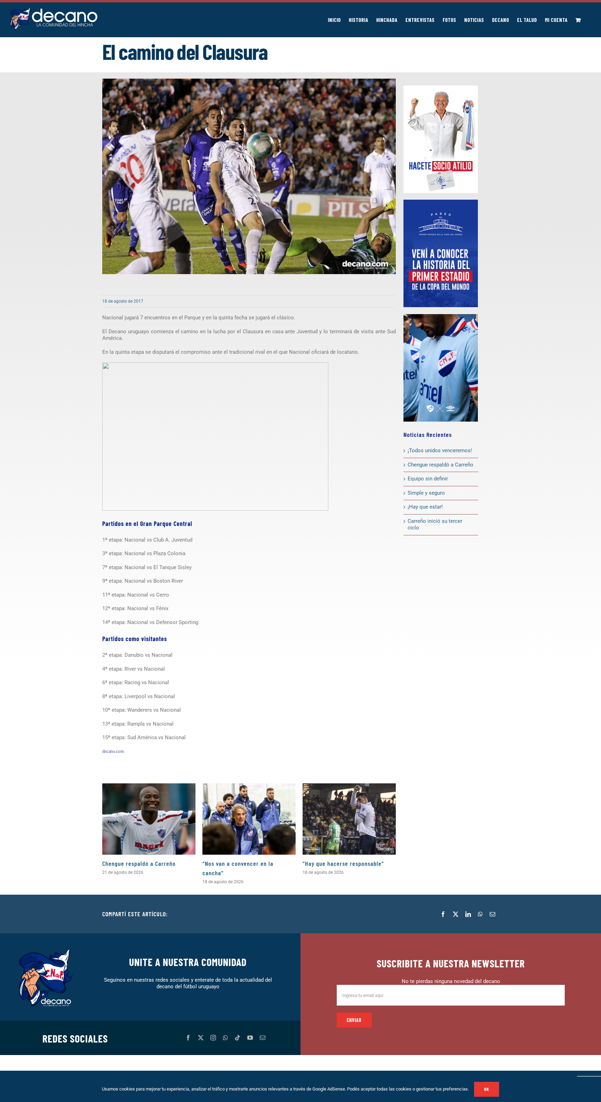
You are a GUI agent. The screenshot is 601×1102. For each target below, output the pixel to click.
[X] (455, 914)
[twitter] (200, 1037)
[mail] (262, 1037)
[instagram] (213, 1037)
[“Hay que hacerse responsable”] (349, 819)
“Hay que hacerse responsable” (343, 863)
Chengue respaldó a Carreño (139, 863)
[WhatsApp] (480, 914)
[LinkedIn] (468, 914)
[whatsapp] (225, 1037)
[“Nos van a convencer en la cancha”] (249, 819)
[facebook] (188, 1037)
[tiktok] (237, 1037)
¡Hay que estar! (425, 507)
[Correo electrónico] (492, 914)
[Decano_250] (440, 316)
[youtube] (250, 1037)
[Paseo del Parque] (440, 202)
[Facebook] (443, 914)
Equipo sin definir (428, 479)
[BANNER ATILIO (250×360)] (440, 88)
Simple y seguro (426, 493)
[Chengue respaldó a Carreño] (148, 819)
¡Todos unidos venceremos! (440, 450)
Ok (486, 1089)
